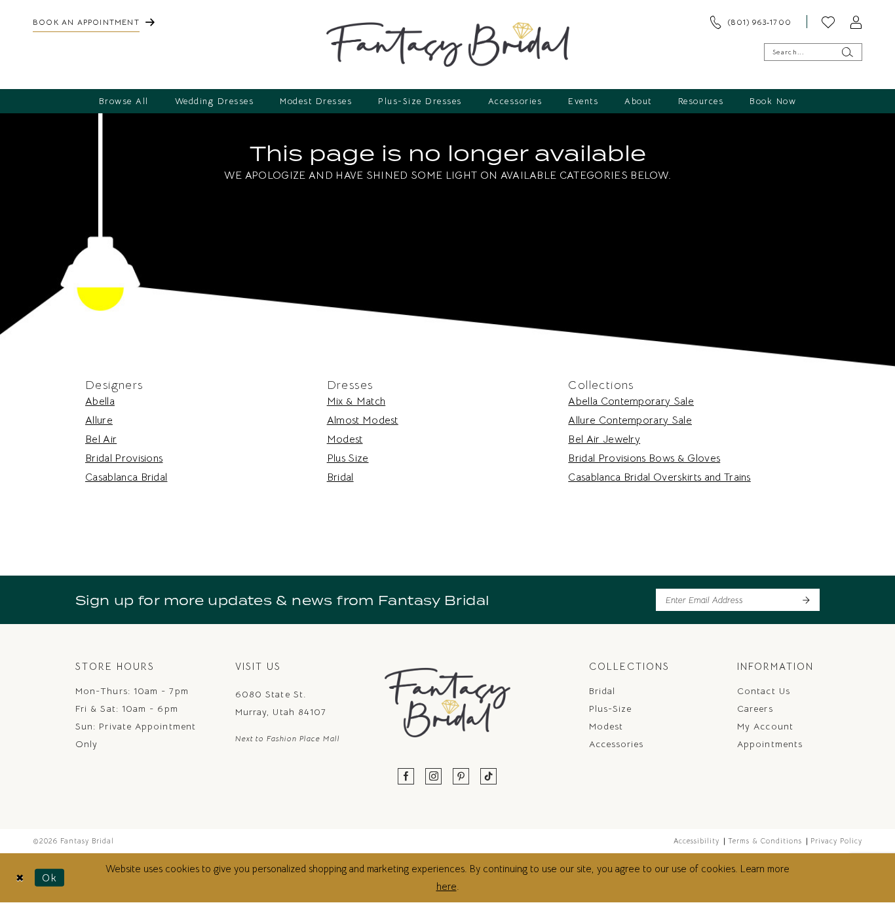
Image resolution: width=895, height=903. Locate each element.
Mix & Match (356, 401)
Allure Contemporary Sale (630, 420)
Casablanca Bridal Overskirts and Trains (659, 477)
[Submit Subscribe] (805, 600)
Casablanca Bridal (126, 477)
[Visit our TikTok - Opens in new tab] (489, 777)
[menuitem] (94, 21)
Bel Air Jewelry (604, 439)
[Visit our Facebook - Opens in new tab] (406, 777)
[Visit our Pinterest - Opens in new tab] (461, 777)
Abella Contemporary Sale (631, 401)
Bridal (340, 477)
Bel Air (101, 439)
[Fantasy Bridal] (447, 44)
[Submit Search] (846, 52)
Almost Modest (362, 420)
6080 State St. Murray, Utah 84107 (280, 703)
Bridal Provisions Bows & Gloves (644, 458)
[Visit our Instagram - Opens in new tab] (434, 777)
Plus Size (348, 458)
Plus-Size (610, 708)
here (446, 886)
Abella (100, 401)
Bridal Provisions (123, 458)
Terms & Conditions (765, 840)
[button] (855, 21)
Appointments (770, 744)
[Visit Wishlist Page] (828, 21)
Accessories (616, 744)
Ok (50, 878)
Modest (345, 439)
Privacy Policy (836, 840)
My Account (765, 726)
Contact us (763, 691)
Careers (755, 708)
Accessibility (696, 840)
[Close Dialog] (20, 877)
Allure (99, 420)
